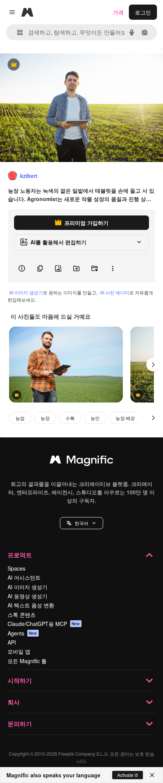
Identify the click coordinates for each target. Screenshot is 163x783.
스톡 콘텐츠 (22, 614)
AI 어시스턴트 (24, 577)
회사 (14, 702)
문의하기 (20, 723)
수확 (70, 418)
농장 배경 (125, 418)
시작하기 (20, 680)
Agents (22, 633)
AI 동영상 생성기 (27, 596)
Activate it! (127, 775)
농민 (95, 418)
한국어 (81, 523)
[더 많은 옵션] (112, 268)
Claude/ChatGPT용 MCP (44, 623)
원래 (43, 65)
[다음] (153, 365)
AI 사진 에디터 (114, 292)
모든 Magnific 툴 (27, 661)
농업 (20, 418)
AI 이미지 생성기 (26, 292)
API (12, 642)
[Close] (152, 775)
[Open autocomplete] (16, 32)
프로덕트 (20, 554)
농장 (45, 418)
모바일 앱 (19, 651)
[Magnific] (81, 461)
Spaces (16, 568)
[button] (81, 523)
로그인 (143, 12)
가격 (118, 12)
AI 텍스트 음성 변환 (31, 605)
